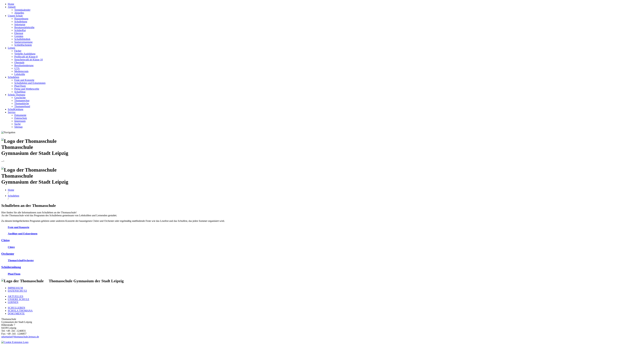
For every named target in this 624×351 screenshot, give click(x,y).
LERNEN (13, 302)
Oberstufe (19, 62)
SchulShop (20, 91)
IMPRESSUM (15, 287)
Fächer (17, 50)
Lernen (11, 47)
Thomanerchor (21, 100)
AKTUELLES (15, 296)
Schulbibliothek (22, 39)
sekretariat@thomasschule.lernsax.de (20, 336)
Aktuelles (19, 12)
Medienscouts (21, 71)
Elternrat (18, 33)
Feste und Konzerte (24, 80)
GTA (17, 68)
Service (11, 112)
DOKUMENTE (16, 313)
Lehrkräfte (19, 74)
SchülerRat (20, 30)
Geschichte (20, 97)
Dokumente (20, 115)
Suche (17, 124)
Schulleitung (20, 21)
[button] (14, 342)
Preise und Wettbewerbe (26, 88)
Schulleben (13, 77)
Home (11, 4)
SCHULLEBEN (16, 307)
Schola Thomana (16, 94)
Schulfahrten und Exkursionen (30, 83)
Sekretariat (19, 24)
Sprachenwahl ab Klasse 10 (28, 59)
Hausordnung (21, 18)
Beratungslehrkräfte (24, 27)
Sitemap (18, 126)
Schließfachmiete (23, 45)
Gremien (18, 36)
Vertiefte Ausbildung (24, 53)
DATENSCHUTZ (17, 290)
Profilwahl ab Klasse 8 (26, 56)
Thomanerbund (22, 106)
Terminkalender (22, 9)
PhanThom (20, 85)
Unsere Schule (15, 15)
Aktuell (11, 7)
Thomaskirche (21, 103)
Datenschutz (20, 118)
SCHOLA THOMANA (20, 310)
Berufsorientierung (23, 65)
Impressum (20, 121)
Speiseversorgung (23, 42)
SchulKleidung (15, 109)
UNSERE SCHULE (18, 299)
